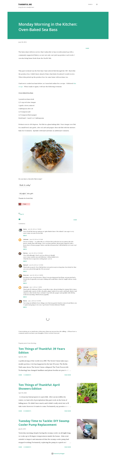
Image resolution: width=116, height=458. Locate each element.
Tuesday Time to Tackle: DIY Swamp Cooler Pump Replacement (44, 423)
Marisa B (25, 265)
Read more (68, 375)
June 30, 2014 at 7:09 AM (34, 229)
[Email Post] (19, 220)
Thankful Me (25, 4)
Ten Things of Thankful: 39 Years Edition (42, 350)
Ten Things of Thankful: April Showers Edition (39, 387)
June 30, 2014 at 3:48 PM (36, 275)
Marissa (25, 253)
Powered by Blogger (59, 453)
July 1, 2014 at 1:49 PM (36, 287)
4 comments (27, 447)
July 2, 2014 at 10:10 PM (34, 301)
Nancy (25, 229)
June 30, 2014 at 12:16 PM (36, 265)
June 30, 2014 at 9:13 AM (36, 239)
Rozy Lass (26, 275)
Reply (25, 235)
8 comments (27, 411)
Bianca (25, 301)
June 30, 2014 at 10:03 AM (36, 253)
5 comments (27, 375)
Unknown (25, 239)
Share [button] (87, 48)
